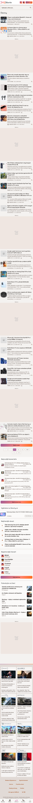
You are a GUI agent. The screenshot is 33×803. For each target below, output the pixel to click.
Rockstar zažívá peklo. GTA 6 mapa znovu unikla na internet (8, 691)
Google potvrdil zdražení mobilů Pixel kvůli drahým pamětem (18, 379)
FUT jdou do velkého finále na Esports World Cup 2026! (8, 680)
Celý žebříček (16, 577)
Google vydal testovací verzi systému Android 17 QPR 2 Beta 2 (18, 252)
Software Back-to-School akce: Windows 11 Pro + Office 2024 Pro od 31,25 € (18, 29)
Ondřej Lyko (10, 91)
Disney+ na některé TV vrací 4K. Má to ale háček (23, 774)
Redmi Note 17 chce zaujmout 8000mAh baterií (19, 348)
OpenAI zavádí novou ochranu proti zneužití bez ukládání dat (12, 587)
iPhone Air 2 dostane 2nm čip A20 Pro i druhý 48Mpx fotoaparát (19, 338)
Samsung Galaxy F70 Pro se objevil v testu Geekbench (18, 435)
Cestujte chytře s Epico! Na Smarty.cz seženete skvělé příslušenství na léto (19, 425)
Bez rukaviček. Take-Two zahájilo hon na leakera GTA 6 (24, 691)
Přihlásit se (29, 2)
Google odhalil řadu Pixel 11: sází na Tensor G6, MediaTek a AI (17, 106)
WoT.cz (3, 609)
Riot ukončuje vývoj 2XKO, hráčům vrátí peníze (7, 746)
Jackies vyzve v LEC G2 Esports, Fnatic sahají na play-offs (8, 741)
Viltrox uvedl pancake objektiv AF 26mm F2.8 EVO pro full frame (19, 293)
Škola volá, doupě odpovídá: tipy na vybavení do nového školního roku (18, 75)
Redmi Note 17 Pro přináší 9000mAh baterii (18, 282)
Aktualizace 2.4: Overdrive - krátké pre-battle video (13, 606)
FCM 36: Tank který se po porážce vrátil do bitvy (23, 744)
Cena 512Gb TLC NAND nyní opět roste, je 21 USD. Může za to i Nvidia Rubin (23, 769)
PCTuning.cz (5, 590)
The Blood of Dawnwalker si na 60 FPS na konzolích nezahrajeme (8, 685)
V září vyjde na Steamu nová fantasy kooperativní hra (8, 771)
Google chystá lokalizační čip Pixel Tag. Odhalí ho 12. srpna (19, 184)
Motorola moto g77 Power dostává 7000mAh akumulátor (17, 359)
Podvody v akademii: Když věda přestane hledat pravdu (8, 719)
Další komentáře (16, 502)
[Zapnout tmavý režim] (24, 2)
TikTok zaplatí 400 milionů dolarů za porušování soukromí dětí (8, 714)
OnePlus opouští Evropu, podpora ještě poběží (19, 262)
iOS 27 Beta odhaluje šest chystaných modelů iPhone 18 (19, 163)
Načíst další (16, 445)
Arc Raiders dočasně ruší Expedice (12, 593)
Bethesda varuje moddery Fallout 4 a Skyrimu (8, 767)
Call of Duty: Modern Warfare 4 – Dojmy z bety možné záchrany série (14, 613)
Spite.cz (4, 602)
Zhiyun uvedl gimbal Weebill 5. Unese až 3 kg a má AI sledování (19, 18)
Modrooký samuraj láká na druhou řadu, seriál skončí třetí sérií (23, 681)
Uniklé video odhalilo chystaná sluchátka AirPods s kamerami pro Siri (19, 96)
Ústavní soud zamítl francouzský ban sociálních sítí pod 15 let (23, 763)
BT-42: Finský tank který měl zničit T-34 (23, 740)
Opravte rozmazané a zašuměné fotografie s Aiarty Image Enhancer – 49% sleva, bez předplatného (18, 117)
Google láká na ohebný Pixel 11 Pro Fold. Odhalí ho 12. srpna (19, 272)
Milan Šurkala (10, 24)
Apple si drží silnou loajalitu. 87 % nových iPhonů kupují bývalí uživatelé (19, 206)
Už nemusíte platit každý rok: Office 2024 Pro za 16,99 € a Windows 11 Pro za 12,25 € (19, 195)
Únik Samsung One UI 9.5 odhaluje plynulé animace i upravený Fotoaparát (19, 85)
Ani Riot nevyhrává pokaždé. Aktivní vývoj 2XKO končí (24, 686)
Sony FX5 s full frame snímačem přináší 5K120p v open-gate (19, 369)
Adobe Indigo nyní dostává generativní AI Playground (19, 174)
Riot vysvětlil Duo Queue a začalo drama (8, 735)
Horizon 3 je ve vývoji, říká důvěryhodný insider (23, 717)
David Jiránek (10, 81)
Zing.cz (3, 594)
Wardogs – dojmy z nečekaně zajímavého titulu (14, 600)
